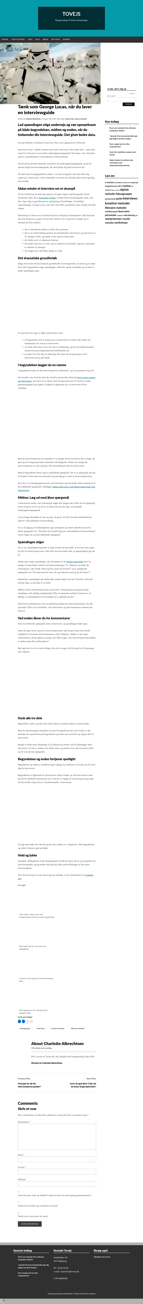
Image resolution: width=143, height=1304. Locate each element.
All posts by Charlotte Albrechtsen (47, 1063)
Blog (38, 39)
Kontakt (66, 39)
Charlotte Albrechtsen (33, 119)
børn (115, 186)
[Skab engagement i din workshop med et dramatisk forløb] (36, 1006)
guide (119, 198)
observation (124, 211)
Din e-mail (111, 96)
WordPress (68, 1294)
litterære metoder (78, 1028)
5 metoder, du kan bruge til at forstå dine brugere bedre (36, 979)
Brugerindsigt (69, 119)
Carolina (92, 1294)
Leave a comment (81, 119)
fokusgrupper (25, 1028)
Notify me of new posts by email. (33, 1216)
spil (136, 215)
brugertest (109, 186)
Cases (30, 39)
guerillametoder (110, 199)
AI (106, 182)
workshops (121, 222)
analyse (110, 182)
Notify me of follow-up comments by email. (38, 1205)
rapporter (120, 215)
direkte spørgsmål (75, 561)
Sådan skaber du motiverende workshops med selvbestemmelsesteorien (121, 162)
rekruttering (129, 215)
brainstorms (126, 182)
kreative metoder (57, 1028)
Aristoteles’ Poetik (47, 197)
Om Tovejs (55, 39)
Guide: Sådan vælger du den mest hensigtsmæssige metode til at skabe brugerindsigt (36, 916)
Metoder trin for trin (102, 1257)
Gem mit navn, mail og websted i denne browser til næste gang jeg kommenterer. (54, 1195)
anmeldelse (118, 182)
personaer (111, 215)
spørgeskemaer (113, 219)
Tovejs (71, 14)
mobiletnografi (111, 212)
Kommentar (24, 1122)
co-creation (124, 186)
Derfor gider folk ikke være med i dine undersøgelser (32, 947)
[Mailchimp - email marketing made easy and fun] (115, 111)
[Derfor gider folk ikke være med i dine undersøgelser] (36, 942)
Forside (5, 39)
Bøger (45, 39)
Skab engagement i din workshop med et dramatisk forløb (33, 1011)
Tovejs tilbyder (18, 39)
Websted (22, 1179)
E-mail (22, 1167)
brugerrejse (134, 182)
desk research (116, 190)
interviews (41, 1028)
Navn (21, 1155)
